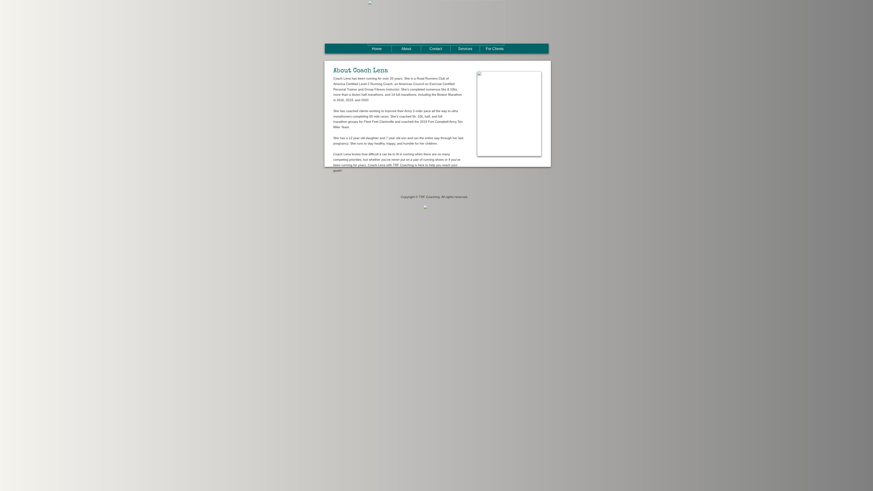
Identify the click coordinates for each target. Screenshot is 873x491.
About (406, 49)
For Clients (495, 49)
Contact (435, 49)
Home (377, 49)
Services (465, 49)
